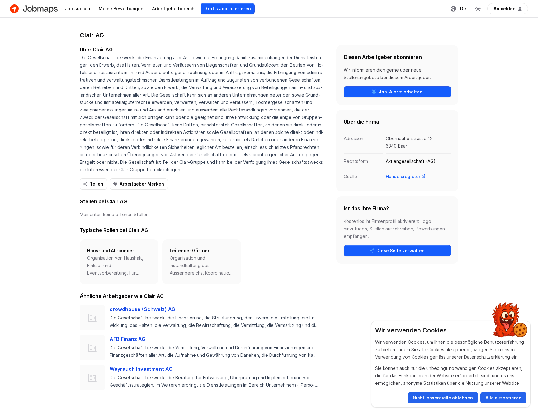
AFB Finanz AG (127, 339)
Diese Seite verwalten (400, 250)
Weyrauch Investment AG (141, 369)
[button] (119, 261)
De (463, 8)
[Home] (34, 8)
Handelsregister (403, 176)
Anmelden (504, 8)
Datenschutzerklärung (487, 357)
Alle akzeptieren (503, 397)
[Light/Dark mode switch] (478, 8)
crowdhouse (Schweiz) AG (142, 309)
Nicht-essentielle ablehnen (443, 397)
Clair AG (92, 35)
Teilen (96, 183)
